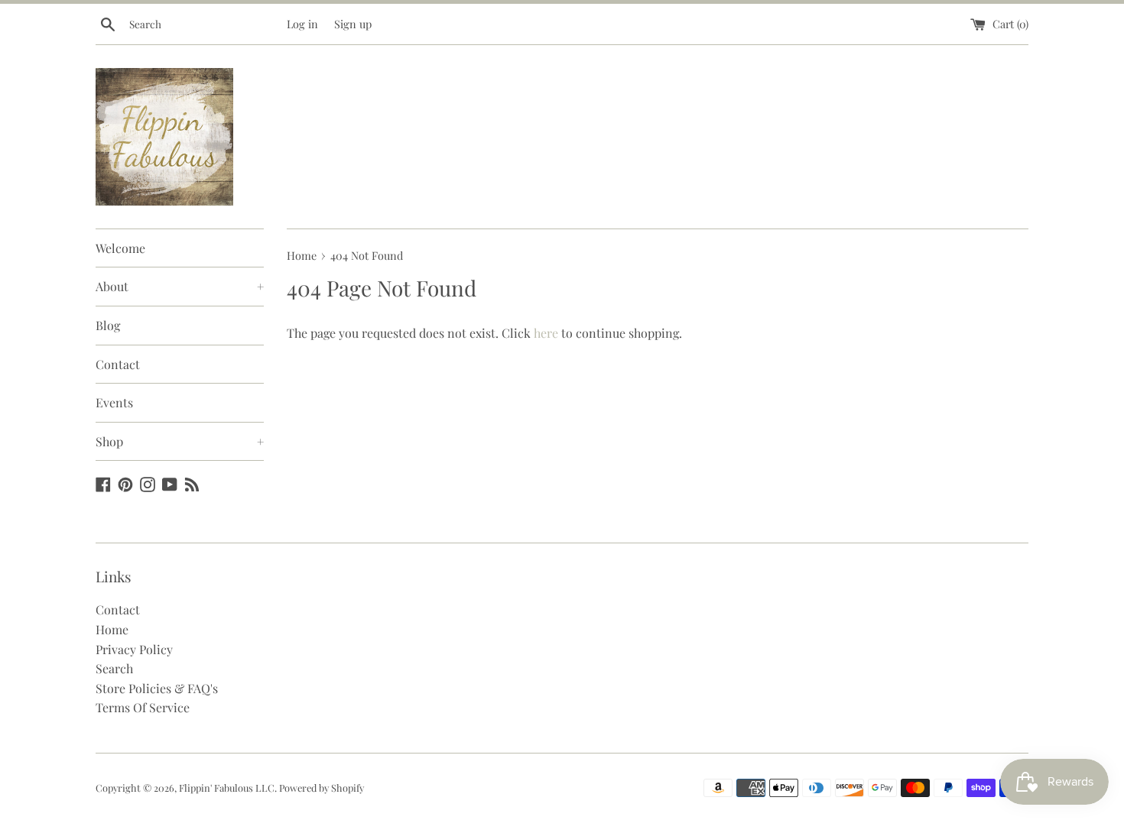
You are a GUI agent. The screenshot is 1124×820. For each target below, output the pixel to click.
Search (114, 668)
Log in (302, 23)
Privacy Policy (134, 649)
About (180, 286)
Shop (180, 441)
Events (114, 402)
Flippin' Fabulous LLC (227, 787)
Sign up (353, 23)
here (546, 333)
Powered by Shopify (321, 787)
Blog (108, 325)
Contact (118, 364)
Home (112, 629)
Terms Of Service (143, 707)
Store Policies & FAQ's (157, 688)
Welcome (120, 248)
